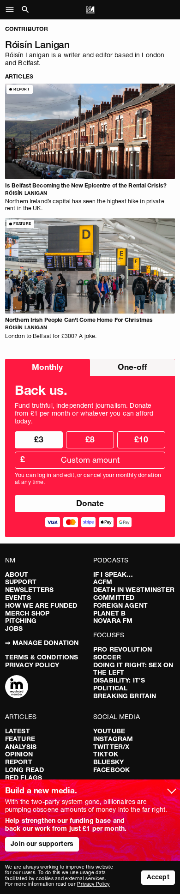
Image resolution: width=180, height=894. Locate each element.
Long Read (24, 770)
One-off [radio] (132, 367)
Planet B (109, 613)
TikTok (105, 754)
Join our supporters (42, 844)
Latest (17, 731)
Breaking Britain (124, 696)
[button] (12, 9)
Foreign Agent (120, 605)
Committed (113, 597)
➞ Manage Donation (41, 643)
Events (18, 597)
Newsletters (29, 590)
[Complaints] (16, 687)
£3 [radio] (38, 439)
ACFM (103, 582)
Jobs (14, 628)
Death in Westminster (133, 590)
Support (20, 582)
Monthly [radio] (47, 367)
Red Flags (23, 777)
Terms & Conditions (41, 657)
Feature (20, 739)
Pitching (20, 620)
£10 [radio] (141, 439)
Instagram (113, 739)
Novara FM (112, 620)
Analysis (20, 747)
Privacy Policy (32, 665)
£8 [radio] (90, 439)
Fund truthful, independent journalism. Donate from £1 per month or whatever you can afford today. (84, 413)
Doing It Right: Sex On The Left (133, 669)
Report (18, 762)
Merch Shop (27, 613)
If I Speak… (113, 574)
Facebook (111, 770)
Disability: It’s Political (119, 684)
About (17, 574)
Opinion (19, 754)
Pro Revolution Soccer (122, 653)
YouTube (109, 731)
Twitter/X (111, 747)
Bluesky (108, 762)
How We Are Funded (41, 605)
